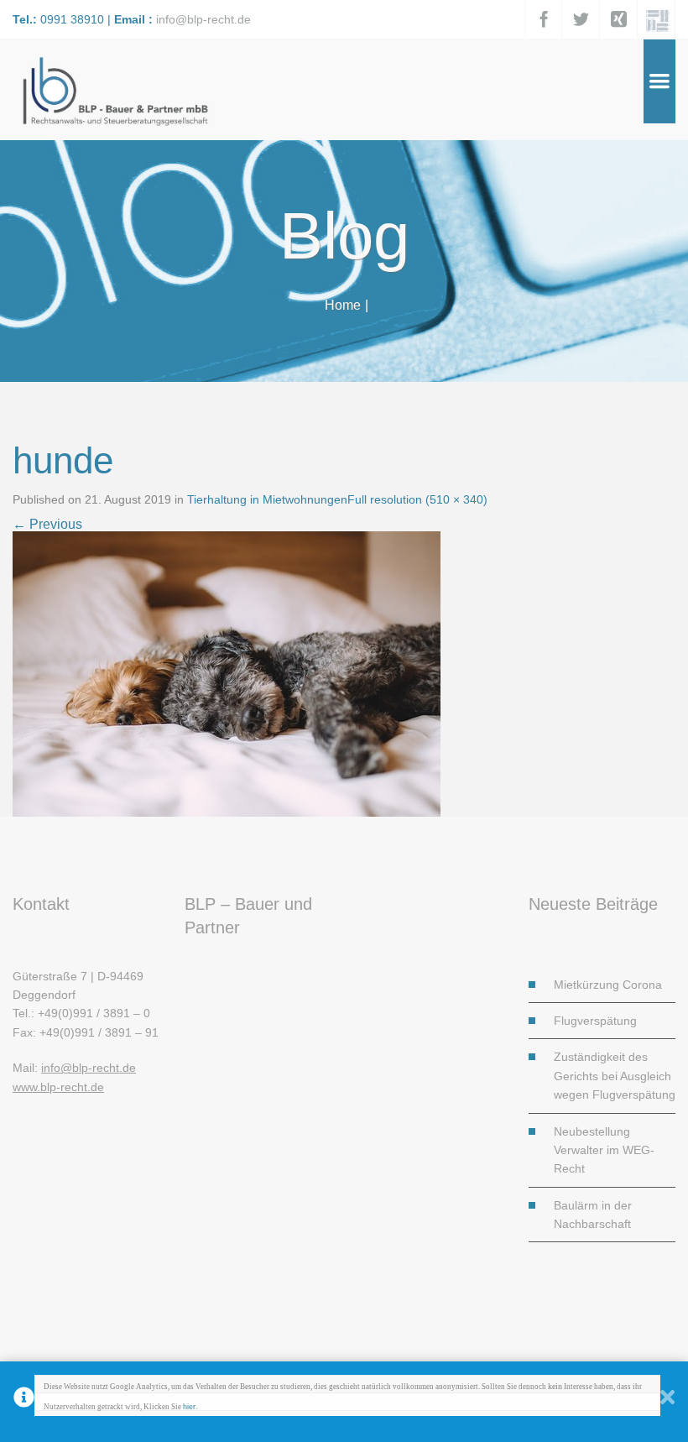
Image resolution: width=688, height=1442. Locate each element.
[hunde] (226, 673)
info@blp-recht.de (203, 19)
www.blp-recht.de (58, 1087)
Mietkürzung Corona (608, 984)
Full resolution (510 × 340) (417, 499)
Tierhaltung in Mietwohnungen (267, 499)
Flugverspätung (595, 1020)
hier (189, 1407)
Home (343, 305)
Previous (47, 524)
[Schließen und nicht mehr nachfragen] (667, 1402)
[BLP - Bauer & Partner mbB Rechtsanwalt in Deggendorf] (113, 89)
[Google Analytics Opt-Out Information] (23, 1402)
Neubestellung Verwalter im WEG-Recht (604, 1150)
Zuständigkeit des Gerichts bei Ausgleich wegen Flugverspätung (614, 1075)
